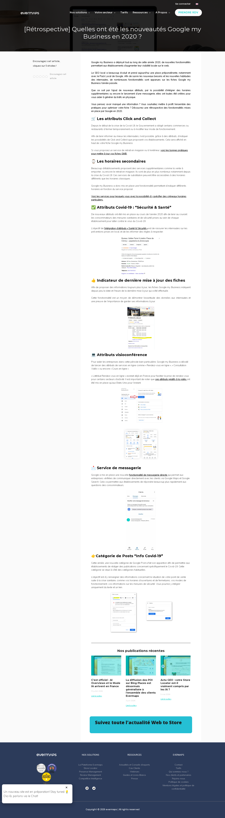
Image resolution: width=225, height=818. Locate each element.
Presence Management (90, 771)
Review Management (90, 775)
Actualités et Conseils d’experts (134, 764)
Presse (134, 778)
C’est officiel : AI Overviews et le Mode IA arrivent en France (105, 683)
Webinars (134, 771)
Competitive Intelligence (90, 778)
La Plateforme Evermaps (90, 764)
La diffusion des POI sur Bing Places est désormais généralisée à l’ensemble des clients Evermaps (141, 688)
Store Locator (90, 768)
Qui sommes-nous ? (178, 771)
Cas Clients (134, 768)
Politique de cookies (179, 781)
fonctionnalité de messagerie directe (148, 474)
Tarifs (178, 768)
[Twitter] (94, 788)
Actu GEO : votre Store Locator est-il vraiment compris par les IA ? (175, 685)
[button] (66, 787)
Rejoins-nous (178, 778)
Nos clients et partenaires (178, 775)
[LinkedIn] (87, 788)
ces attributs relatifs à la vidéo (170, 379)
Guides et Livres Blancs (134, 775)
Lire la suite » (96, 696)
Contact (178, 764)
